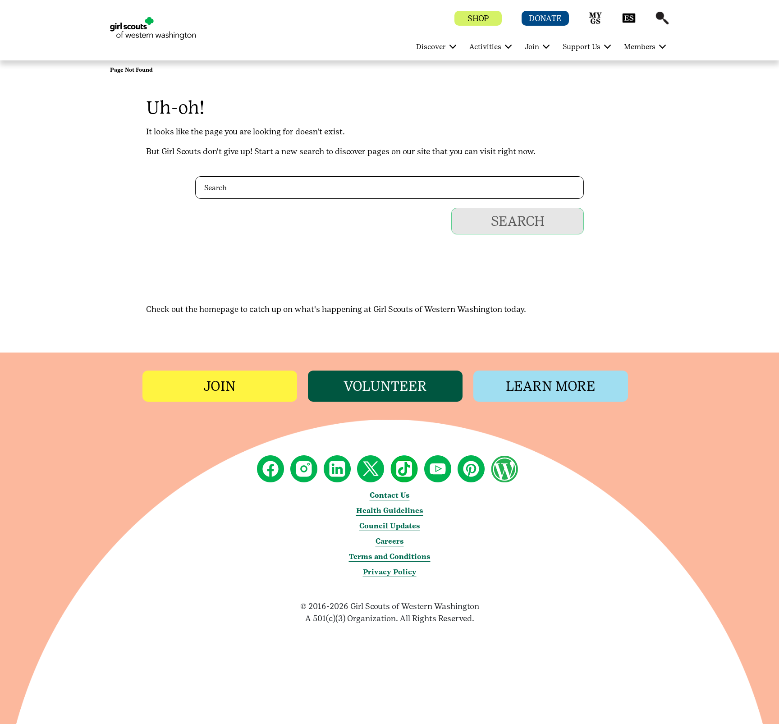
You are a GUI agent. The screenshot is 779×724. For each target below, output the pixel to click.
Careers (390, 541)
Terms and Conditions (390, 556)
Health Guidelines (389, 510)
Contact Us (390, 495)
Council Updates (389, 526)
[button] (595, 22)
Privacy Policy (390, 572)
